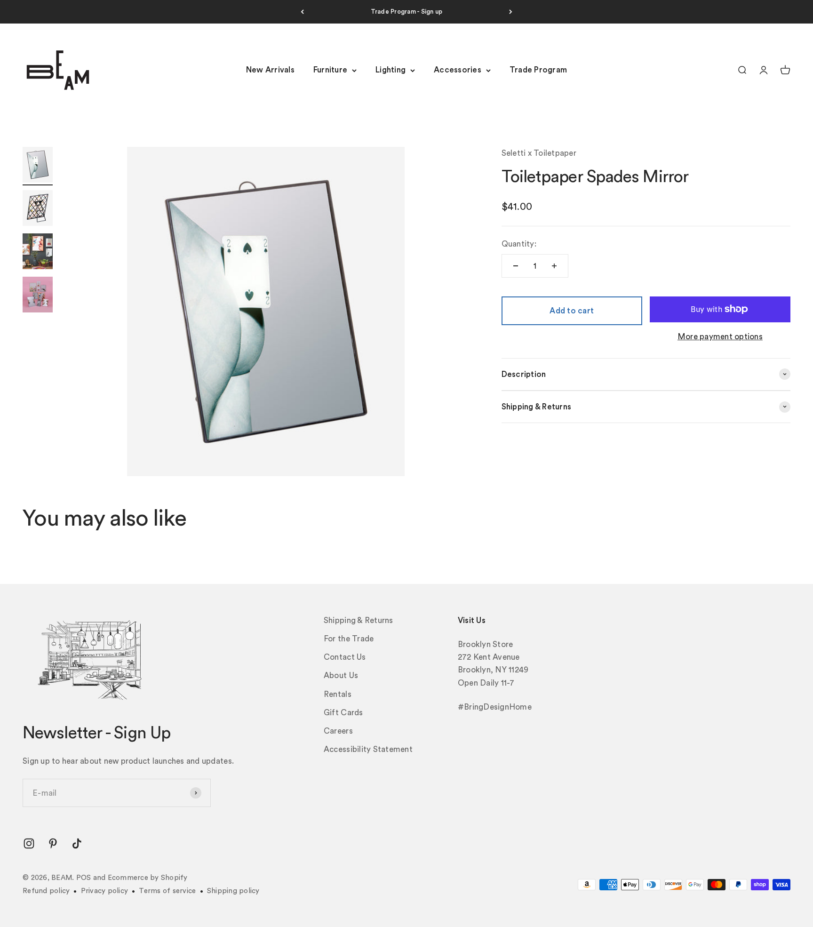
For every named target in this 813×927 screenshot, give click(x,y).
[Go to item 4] (38, 296)
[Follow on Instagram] (29, 843)
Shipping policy (233, 891)
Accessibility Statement (368, 749)
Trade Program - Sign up (407, 11)
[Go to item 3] (38, 252)
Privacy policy (104, 891)
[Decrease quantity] (515, 266)
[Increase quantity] (554, 266)
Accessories (457, 70)
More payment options (720, 336)
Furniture (330, 70)
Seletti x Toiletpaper (539, 153)
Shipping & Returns (358, 620)
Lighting (390, 70)
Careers (338, 731)
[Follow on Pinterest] (53, 843)
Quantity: (519, 244)
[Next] (510, 12)
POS (83, 877)
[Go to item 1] (38, 166)
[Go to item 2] (38, 209)
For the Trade (349, 639)
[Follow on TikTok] (77, 843)
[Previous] (302, 12)
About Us (341, 675)
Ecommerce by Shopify (148, 877)
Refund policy (46, 891)
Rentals (337, 694)
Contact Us (345, 657)
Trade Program (538, 70)
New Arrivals (270, 70)
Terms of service (167, 891)
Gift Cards (343, 713)
